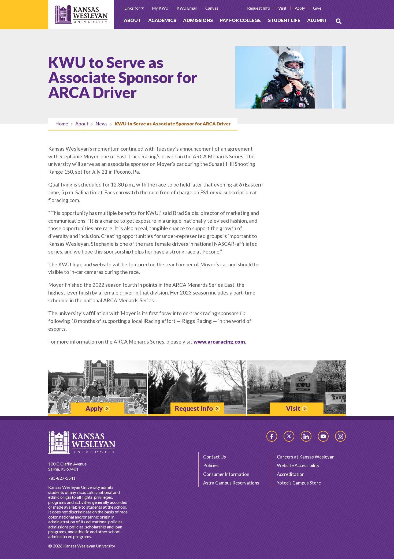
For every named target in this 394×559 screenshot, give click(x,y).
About (132, 20)
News (101, 123)
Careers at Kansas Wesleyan (305, 457)
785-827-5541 (62, 477)
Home (61, 123)
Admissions (198, 20)
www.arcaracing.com (219, 341)
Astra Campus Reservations (231, 483)
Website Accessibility (298, 465)
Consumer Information (226, 474)
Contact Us (214, 457)
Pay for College (240, 20)
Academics (162, 20)
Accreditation (290, 474)
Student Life (284, 20)
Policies (211, 465)
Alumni (316, 20)
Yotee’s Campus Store (299, 483)
